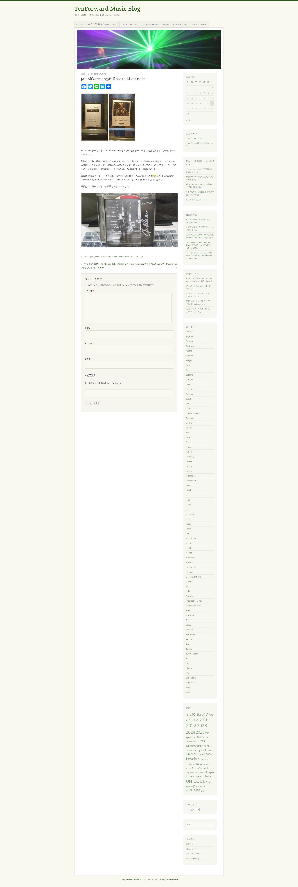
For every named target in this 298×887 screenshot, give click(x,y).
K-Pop (166, 24)
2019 (189, 720)
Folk (188, 442)
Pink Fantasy (200, 772)
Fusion (195, 24)
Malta (188, 543)
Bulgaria (189, 375)
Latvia (188, 528)
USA (188, 673)
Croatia (189, 399)
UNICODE (195, 781)
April (194, 737)
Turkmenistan (192, 653)
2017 (203, 714)
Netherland (112, 256)
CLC (197, 741)
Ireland (189, 485)
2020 (196, 720)
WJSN (194, 786)
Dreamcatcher (196, 746)
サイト (88, 358)
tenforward (100, 74)
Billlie (205, 737)
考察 (188, 692)
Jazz (186, 24)
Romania (190, 615)
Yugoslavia (190, 682)
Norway (189, 572)
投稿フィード (191, 848)
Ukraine (189, 668)
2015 (188, 714)
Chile (188, 384)
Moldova (190, 557)
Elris (209, 746)
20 (200, 103)
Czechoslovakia (193, 413)
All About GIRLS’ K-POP (195, 184)
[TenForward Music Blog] (149, 49)
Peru (188, 586)
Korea (188, 524)
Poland (189, 591)
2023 (202, 725)
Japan (188, 504)
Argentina (190, 336)
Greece (189, 461)
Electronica (191, 423)
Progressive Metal (194, 601)
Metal (204, 24)
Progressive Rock (151, 24)
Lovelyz (192, 758)
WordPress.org (192, 858)
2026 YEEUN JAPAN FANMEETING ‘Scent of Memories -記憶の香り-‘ (200, 236)
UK (187, 663)
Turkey (189, 649)
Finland (189, 437)
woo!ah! (201, 786)
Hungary (189, 466)
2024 (190, 732)
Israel (188, 490)
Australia (190, 346)
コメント (89, 290)
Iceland (189, 471)
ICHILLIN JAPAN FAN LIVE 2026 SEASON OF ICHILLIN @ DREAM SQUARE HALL (199, 255)
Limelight (191, 754)
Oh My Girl (200, 768)
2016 (195, 714)
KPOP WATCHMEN (194, 192)
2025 (200, 732)
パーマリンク (138, 256)
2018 (210, 714)
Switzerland (191, 634)
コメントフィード (193, 853)
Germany (190, 456)
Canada (189, 379)
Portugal (189, 596)
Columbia (190, 389)
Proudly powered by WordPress (132, 879)
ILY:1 (203, 750)
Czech (188, 408)
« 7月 (188, 120)
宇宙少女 (201, 790)
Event (188, 432)
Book (188, 365)
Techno (189, 639)
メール (88, 343)
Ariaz (199, 737)
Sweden (189, 629)
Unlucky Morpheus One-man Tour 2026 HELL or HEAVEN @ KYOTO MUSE (199, 245)
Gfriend (189, 750)
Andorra (189, 331)
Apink (189, 737)
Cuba (188, 403)
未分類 (189, 687)
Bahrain (189, 355)
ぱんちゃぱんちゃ (193, 169)
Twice (208, 776)
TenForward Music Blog (107, 8)
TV (187, 658)
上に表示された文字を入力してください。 (104, 383)
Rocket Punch (197, 776)
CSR (202, 741)
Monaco (189, 562)
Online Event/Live (193, 577)
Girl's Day (196, 750)
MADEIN (203, 759)
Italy (188, 495)
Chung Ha (190, 741)
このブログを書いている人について (102, 24)
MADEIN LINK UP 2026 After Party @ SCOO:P (198, 221)
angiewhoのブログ (194, 176)
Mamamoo (191, 764)
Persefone (190, 773)
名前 (87, 328)
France (189, 447)
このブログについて (130, 24)
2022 (191, 725)
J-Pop (188, 500)
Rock (188, 610)
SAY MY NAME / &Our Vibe (197, 286)
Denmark (190, 418)
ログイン (189, 844)
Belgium (189, 360)
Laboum (210, 750)
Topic (188, 644)
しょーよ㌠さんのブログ (196, 199)
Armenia (189, 341)
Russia (189, 620)
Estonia (189, 427)
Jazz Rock (176, 24)
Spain (188, 625)
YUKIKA (190, 790)
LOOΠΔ (208, 754)
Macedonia (191, 538)
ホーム (79, 24)
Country (189, 394)
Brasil (188, 370)
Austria (189, 350)
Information (191, 480)
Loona (201, 754)
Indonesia (190, 476)
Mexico (189, 552)
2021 (203, 719)
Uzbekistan (191, 677)
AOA (207, 732)
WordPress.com (172, 879)
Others (189, 581)
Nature (200, 763)
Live (105, 256)
